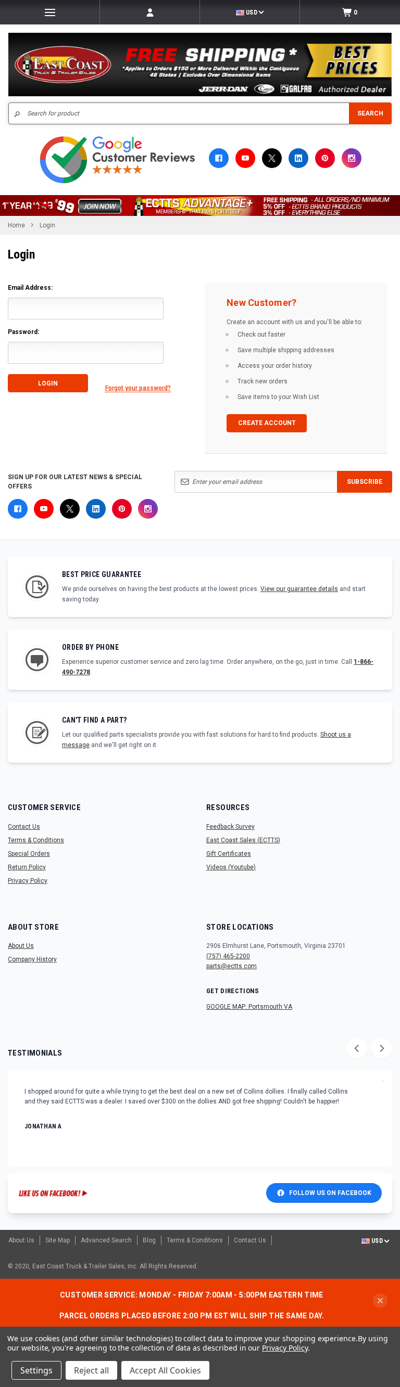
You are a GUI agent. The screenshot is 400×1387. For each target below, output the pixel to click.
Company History (32, 959)
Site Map (57, 1240)
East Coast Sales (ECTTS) (243, 840)
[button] (200, 205)
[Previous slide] (356, 1048)
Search (370, 113)
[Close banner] (380, 1300)
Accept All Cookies (165, 1370)
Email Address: (30, 287)
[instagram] (351, 158)
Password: (23, 332)
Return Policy (27, 867)
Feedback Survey (230, 826)
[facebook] (219, 158)
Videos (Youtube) (231, 867)
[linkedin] (298, 158)
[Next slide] (381, 1048)
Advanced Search (106, 1240)
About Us (21, 945)
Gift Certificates (228, 853)
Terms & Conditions (36, 840)
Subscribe (364, 481)
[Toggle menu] (49, 12)
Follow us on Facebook (330, 1193)
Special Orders (29, 853)
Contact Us (24, 826)
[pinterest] (325, 158)
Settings (36, 1370)
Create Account (267, 423)
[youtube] (245, 158)
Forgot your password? (138, 388)
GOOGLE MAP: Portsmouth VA (249, 1006)
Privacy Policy (27, 880)
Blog (149, 1240)
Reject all (91, 1370)
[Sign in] (149, 12)
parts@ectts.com (231, 966)
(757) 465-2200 (228, 956)
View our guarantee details (299, 589)
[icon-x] (272, 158)
